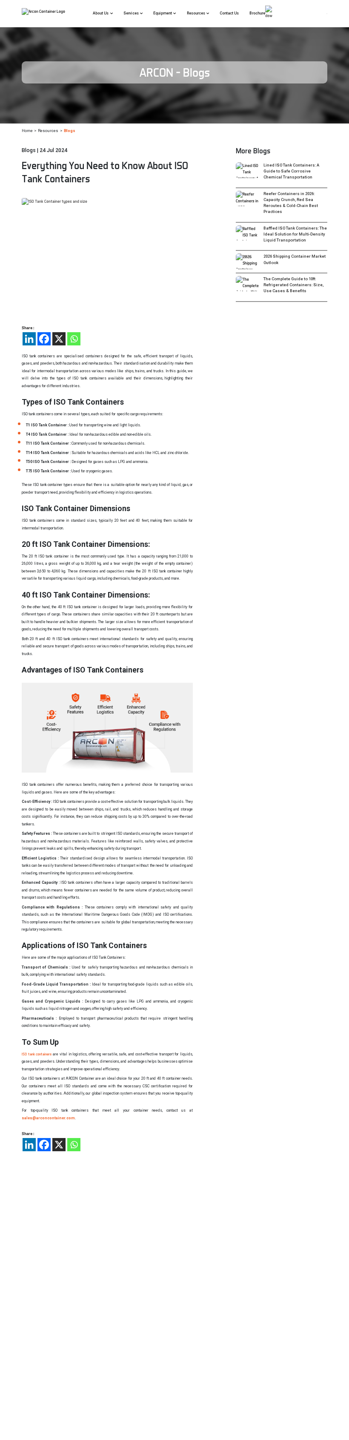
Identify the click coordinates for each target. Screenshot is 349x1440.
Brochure (257, 13)
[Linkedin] (29, 338)
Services (131, 13)
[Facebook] (44, 338)
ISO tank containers (36, 1054)
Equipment (162, 13)
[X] (59, 338)
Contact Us (229, 13)
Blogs (69, 130)
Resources (196, 13)
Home (27, 130)
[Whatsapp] (73, 338)
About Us (101, 13)
